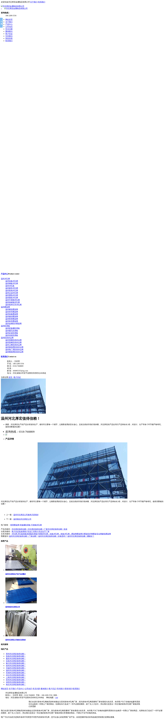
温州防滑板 (5, 326)
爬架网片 (80, 534)
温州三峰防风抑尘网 (13, 345)
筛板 (24, 534)
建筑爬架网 (106, 534)
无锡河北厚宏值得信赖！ (16, 668)
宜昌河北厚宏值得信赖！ (16, 661)
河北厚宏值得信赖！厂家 (38, 529)
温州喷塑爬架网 (11, 319)
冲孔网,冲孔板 (17, 534)
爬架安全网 (97, 534)
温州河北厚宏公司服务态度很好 (25, 515)
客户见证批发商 (18, 531)
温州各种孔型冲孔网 (13, 305)
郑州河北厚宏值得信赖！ (16, 654)
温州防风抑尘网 (7, 338)
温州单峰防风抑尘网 (13, 340)
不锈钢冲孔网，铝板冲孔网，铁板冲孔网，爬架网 (57, 534)
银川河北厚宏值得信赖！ (16, 663)
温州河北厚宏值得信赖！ (16, 670)
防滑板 (34, 534)
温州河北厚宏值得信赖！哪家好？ (80, 536)
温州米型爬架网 (11, 312)
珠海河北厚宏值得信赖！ (16, 656)
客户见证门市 (29, 531)
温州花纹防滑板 (11, 335)
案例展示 (9, 31)
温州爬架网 (5, 307)
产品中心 (9, 24)
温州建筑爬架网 (11, 309)
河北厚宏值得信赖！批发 (57, 529)
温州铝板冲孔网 (11, 281)
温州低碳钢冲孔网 (12, 302)
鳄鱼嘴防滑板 (25, 525)
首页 (11, 377)
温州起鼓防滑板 (11, 333)
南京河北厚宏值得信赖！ (16, 684)
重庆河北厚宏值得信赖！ (16, 658)
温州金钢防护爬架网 (13, 323)
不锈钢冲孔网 (36, 525)
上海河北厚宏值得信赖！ (16, 677)
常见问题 (9, 29)
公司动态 (9, 27)
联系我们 (41, 2)
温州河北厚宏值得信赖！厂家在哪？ (23, 536)
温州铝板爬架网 (11, 314)
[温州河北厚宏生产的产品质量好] (21, 570)
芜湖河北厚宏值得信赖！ (16, 673)
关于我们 (33, 2)
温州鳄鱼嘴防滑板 (12, 328)
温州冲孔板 (9, 286)
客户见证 (9, 34)
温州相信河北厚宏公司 (22, 519)
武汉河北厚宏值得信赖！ (16, 675)
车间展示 (9, 36)
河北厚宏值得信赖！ (20, 529)
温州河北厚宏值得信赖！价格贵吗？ (52, 536)
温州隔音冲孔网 (11, 297)
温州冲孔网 (5, 279)
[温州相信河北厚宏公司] (21, 603)
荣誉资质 (9, 38)
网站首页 (9, 19)
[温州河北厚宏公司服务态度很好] (21, 636)
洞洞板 (29, 534)
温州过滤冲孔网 (11, 293)
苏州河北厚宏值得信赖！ (16, 680)
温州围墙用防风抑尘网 (14, 352)
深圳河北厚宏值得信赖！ (16, 682)
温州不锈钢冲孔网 (12, 300)
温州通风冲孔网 (11, 295)
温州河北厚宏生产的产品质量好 (15, 574)
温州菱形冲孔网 (11, 288)
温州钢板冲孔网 (11, 283)
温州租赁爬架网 (11, 321)
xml (56, 697)
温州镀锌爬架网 (11, 316)
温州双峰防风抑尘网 (13, 342)
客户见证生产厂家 (42, 531)
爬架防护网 (88, 534)
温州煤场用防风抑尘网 (14, 347)
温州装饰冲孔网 (11, 290)
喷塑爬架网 (14, 525)
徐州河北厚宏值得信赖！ (16, 666)
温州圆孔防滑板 (11, 331)
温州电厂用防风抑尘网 (14, 349)
